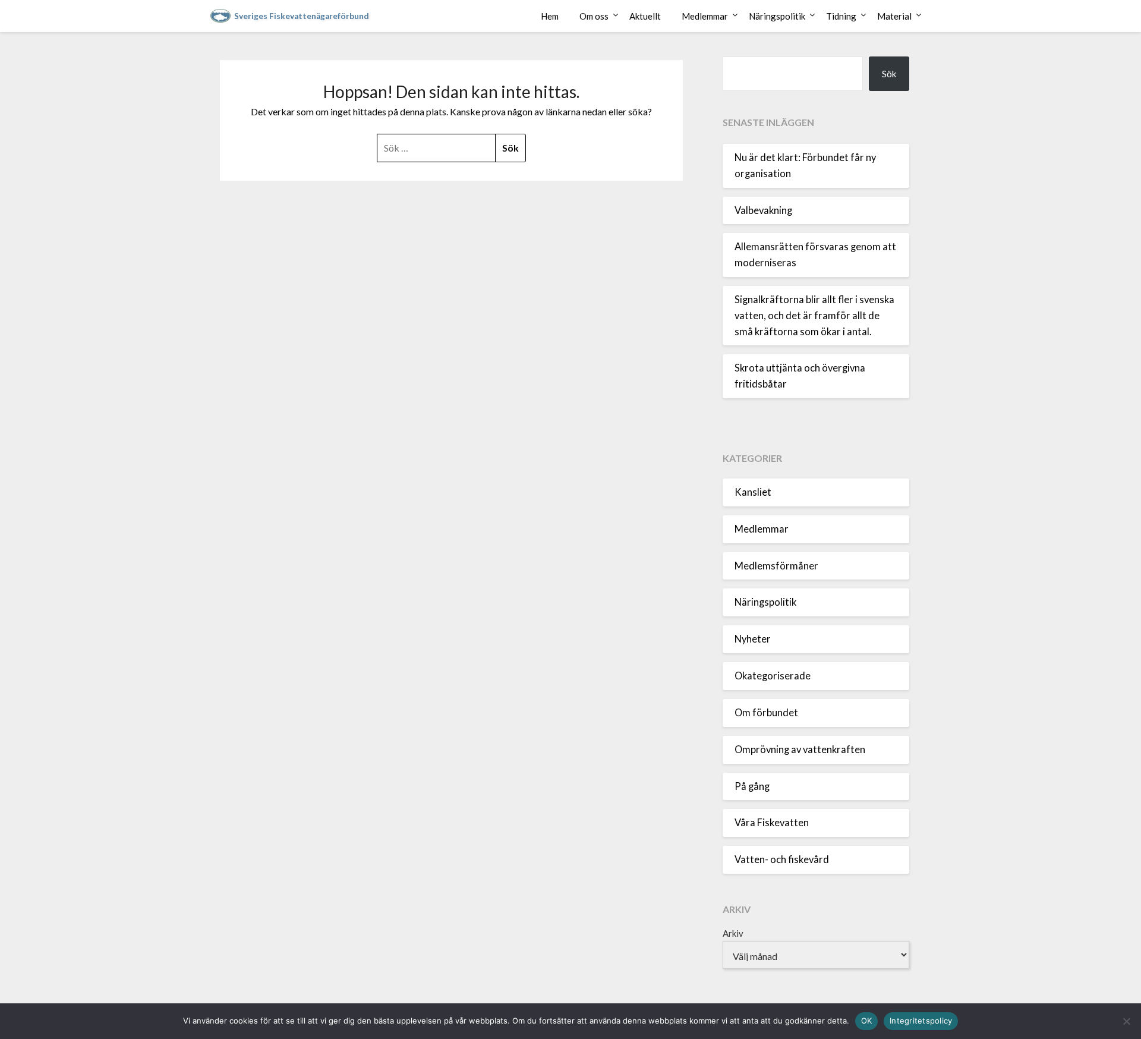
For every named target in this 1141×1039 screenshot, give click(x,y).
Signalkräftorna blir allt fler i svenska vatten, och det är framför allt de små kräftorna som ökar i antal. (814, 316)
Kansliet (753, 492)
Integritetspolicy (921, 1020)
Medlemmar (705, 16)
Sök (889, 73)
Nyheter (753, 639)
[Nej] (1126, 1021)
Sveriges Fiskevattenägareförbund (301, 16)
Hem (550, 16)
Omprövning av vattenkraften (800, 749)
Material (894, 16)
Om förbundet (766, 713)
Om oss (594, 16)
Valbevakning (763, 210)
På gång (752, 786)
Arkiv (733, 933)
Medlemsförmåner (776, 566)
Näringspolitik (777, 16)
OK (866, 1020)
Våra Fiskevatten (772, 823)
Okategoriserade (773, 676)
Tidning (841, 16)
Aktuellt (645, 16)
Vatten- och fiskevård (782, 859)
